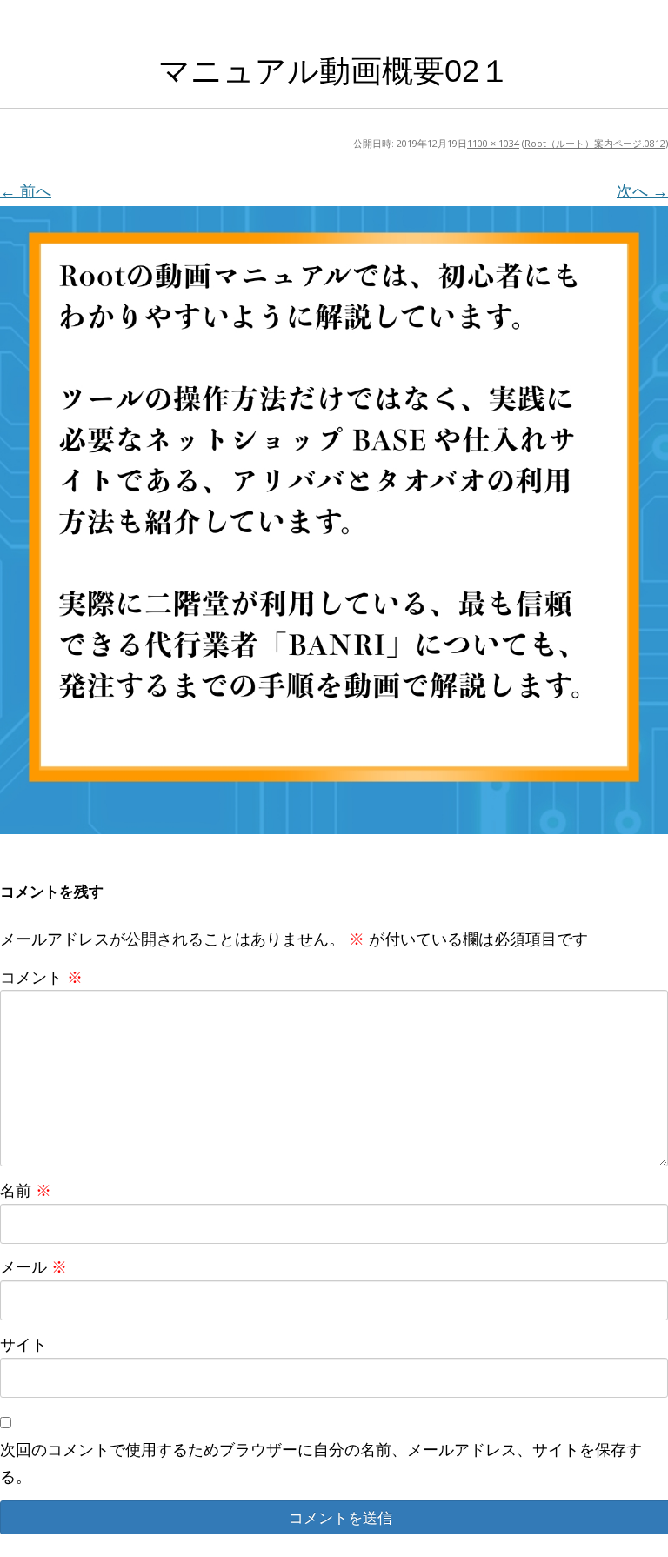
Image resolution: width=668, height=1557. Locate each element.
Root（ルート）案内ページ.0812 (594, 143)
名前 (25, 1189)
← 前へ (25, 190)
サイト (23, 1343)
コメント (41, 976)
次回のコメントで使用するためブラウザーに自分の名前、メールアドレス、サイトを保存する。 (321, 1463)
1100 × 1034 (493, 143)
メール (33, 1266)
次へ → (642, 190)
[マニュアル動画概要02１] (334, 520)
